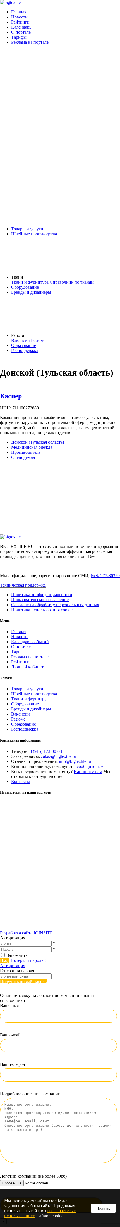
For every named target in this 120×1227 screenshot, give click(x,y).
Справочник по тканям (72, 282)
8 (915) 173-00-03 (46, 751)
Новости (19, 17)
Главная (18, 12)
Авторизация (12, 965)
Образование (23, 345)
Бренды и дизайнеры (31, 292)
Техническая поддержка (23, 585)
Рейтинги (20, 22)
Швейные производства (34, 233)
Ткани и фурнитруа (30, 698)
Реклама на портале (30, 42)
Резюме (38, 340)
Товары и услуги (27, 228)
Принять (103, 1208)
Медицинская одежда (31, 447)
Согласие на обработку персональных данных (55, 604)
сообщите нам (90, 766)
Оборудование (25, 287)
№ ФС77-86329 (105, 575)
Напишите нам (88, 771)
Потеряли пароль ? (28, 960)
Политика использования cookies (42, 609)
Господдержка (24, 350)
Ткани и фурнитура (30, 282)
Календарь (21, 27)
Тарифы (19, 37)
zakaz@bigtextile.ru (58, 756)
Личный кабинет (27, 667)
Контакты (20, 781)
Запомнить (17, 955)
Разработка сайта (26, 932)
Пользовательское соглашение (40, 599)
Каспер (11, 396)
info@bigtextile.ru (75, 761)
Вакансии (20, 340)
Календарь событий (30, 641)
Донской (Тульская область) (37, 442)
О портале (21, 32)
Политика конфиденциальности (41, 594)
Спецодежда (23, 457)
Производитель (25, 452)
